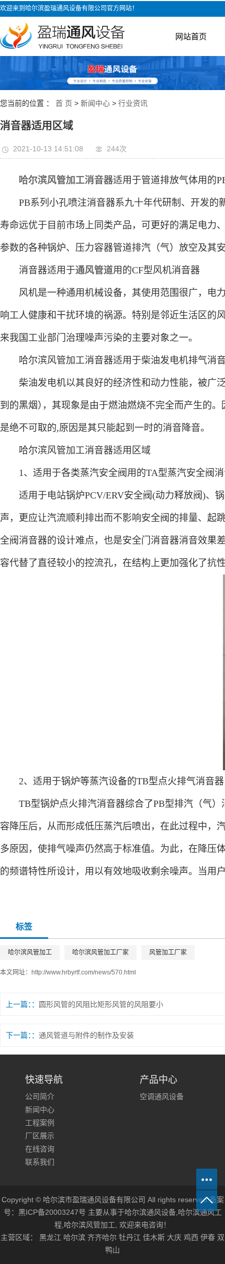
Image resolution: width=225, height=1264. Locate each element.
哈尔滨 (74, 1237)
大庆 (174, 1237)
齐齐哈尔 (102, 1237)
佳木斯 (154, 1237)
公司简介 (39, 1096)
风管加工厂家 (168, 952)
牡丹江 (130, 1237)
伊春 (207, 1237)
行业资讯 (133, 103)
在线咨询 (39, 1149)
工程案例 (39, 1122)
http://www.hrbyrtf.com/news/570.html (83, 972)
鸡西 (191, 1237)
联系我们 (39, 1162)
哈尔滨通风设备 (150, 1212)
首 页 (63, 103)
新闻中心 (95, 103)
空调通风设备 (162, 1096)
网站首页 (191, 36)
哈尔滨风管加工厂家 (100, 952)
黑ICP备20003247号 (52, 1212)
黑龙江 (50, 1237)
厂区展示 (39, 1136)
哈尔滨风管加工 (30, 952)
